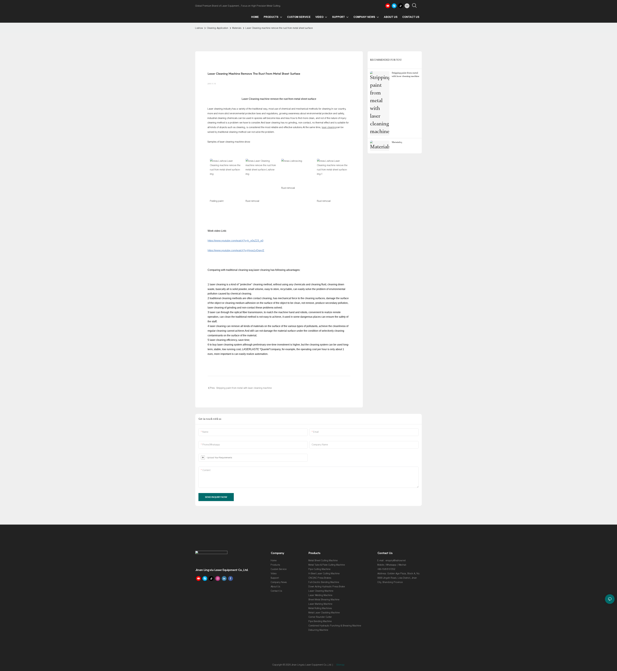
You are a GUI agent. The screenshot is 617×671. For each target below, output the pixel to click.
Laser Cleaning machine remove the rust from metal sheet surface (279, 28)
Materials (236, 28)
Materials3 (397, 142)
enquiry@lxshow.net (396, 560)
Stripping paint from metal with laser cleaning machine (405, 74)
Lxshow (199, 28)
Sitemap (340, 664)
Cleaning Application (217, 28)
